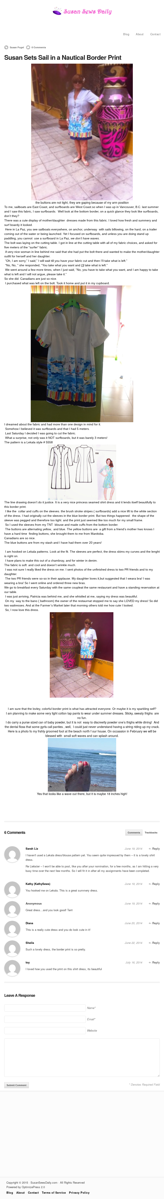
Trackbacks (151, 832)
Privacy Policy (79, 1192)
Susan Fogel (17, 47)
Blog (126, 34)
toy (28, 962)
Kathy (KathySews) (38, 884)
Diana (29, 923)
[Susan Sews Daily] (82, 14)
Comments (134, 832)
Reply (155, 848)
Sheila (30, 943)
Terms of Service (54, 1192)
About (140, 34)
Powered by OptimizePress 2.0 (25, 1187)
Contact (155, 34)
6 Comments (39, 47)
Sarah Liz (32, 848)
